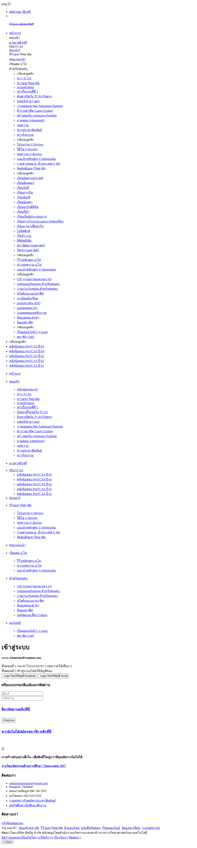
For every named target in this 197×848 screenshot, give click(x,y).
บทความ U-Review (29, 154)
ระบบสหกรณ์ (151, 828)
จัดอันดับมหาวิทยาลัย (31, 168)
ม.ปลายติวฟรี (18, 42)
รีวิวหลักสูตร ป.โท (29, 260)
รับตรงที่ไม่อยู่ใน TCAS (32, 412)
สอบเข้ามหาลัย (29, 828)
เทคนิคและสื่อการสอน (32, 615)
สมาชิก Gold (25, 336)
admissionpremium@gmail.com (28, 783)
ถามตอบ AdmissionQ (31, 120)
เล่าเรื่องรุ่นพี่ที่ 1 (27, 91)
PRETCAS (16, 470)
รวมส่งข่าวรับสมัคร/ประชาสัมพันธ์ (32, 800)
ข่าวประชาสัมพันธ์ (29, 130)
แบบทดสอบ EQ (27, 308)
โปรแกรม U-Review (30, 144)
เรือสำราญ (24, 235)
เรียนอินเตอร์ (25, 183)
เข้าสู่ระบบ (14, 24)
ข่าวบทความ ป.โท (29, 264)
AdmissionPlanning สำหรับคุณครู (38, 284)
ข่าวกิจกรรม (25, 134)
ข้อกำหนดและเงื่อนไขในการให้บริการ (27, 837)
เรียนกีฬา (23, 211)
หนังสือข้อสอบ (90, 828)
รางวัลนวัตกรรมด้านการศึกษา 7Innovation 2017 (34, 766)
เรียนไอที (23, 187)
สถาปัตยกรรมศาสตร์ (31, 245)
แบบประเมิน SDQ (28, 303)
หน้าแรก (15, 33)
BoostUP (14, 50)
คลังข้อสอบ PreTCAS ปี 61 (26, 365)
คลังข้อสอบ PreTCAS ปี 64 (26, 351)
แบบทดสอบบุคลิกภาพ (31, 312)
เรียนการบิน (25, 192)
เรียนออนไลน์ (111, 828)
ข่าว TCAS (24, 78)
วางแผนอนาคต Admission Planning (40, 106)
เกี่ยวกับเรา (61, 837)
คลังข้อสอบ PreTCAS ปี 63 (26, 356)
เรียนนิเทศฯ (24, 202)
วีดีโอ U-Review (27, 149)
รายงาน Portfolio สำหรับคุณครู (37, 288)
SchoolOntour (25, 87)
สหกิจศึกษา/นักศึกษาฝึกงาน (27, 805)
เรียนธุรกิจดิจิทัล (27, 207)
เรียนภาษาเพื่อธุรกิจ (30, 226)
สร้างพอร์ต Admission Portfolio (37, 115)
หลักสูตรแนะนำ (27, 389)
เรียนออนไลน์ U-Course (32, 332)
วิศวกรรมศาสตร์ (28, 250)
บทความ (23, 125)
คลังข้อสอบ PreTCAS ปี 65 (26, 346)
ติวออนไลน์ (71, 828)
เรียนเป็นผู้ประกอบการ (32, 216)
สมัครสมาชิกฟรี (20, 11)
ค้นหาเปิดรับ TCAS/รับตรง (34, 96)
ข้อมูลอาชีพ (25, 322)
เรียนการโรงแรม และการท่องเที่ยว (40, 221)
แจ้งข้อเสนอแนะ (12, 823)
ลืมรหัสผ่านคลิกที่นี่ (16, 709)
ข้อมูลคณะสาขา (28, 317)
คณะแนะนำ (17, 59)
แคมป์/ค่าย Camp (28, 101)
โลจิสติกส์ (23, 231)
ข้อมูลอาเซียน (131, 828)
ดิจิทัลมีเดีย (24, 240)
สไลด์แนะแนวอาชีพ (30, 293)
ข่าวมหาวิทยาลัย (28, 83)
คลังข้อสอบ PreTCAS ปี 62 (26, 361)
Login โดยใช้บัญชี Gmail (54, 675)
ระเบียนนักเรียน (27, 298)
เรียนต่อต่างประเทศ (30, 178)
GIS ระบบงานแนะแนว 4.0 (34, 279)
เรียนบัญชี (23, 197)
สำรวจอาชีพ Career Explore (35, 110)
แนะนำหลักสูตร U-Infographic (36, 158)
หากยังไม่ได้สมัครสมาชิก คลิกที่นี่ (26, 732)
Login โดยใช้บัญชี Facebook (20, 675)
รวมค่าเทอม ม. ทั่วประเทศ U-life (38, 163)
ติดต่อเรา (75, 837)
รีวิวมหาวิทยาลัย (52, 828)
